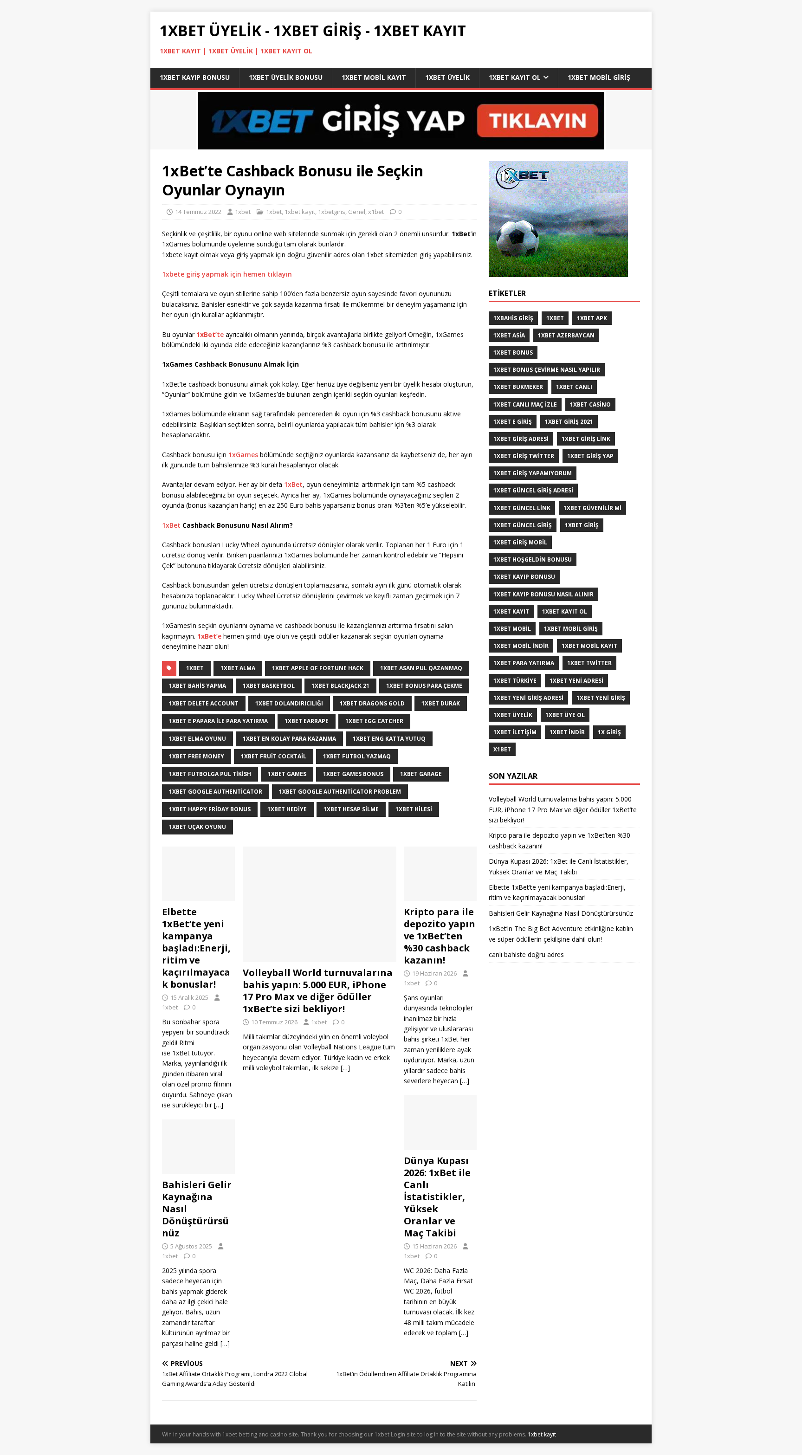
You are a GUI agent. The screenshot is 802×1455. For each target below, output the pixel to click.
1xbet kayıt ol (515, 77)
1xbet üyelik (447, 77)
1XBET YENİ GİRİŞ (600, 698)
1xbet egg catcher (374, 721)
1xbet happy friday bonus (210, 809)
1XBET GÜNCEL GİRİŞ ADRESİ (533, 490)
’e (209, 636)
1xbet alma (237, 668)
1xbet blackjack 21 (340, 686)
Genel (356, 211)
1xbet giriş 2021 (569, 422)
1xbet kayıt (300, 211)
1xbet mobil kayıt (374, 77)
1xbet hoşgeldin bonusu (532, 559)
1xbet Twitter (589, 663)
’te (211, 334)
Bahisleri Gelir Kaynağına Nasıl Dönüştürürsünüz (562, 913)
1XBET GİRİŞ (582, 525)
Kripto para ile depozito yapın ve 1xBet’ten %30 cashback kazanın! (439, 935)
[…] (345, 1067)
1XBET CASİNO (590, 404)
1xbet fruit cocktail (273, 756)
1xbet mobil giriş (599, 77)
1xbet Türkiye (515, 681)
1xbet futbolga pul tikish (210, 774)
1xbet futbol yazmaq (357, 756)
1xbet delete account (204, 703)
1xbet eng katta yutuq (389, 739)
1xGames (244, 454)
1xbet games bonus (353, 774)
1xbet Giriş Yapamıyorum (532, 473)
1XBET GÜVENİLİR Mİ (592, 508)
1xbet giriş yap (590, 456)
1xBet (293, 484)
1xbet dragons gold (372, 703)
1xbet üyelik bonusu (286, 77)
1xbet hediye (287, 809)
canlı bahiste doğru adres (526, 954)
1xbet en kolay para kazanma (289, 739)
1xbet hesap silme (351, 809)
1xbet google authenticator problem (340, 791)
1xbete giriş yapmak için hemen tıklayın (227, 274)
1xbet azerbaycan (566, 335)
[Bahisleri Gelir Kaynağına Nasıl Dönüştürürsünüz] (198, 1168)
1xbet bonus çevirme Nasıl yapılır (546, 370)
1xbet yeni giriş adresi (528, 698)
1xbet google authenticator (215, 791)
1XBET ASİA (509, 335)
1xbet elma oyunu (197, 739)
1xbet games (287, 774)
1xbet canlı (574, 387)
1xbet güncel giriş (522, 525)
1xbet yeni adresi (576, 681)
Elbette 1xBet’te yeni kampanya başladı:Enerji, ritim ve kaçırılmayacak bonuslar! (196, 947)
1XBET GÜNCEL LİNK (521, 508)
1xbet (243, 211)
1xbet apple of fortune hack (317, 668)
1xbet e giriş (512, 422)
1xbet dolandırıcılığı (289, 703)
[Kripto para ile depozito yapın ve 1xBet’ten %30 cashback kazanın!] (440, 896)
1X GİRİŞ (609, 732)
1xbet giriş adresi (521, 439)
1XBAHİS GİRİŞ (513, 318)
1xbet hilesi (413, 809)
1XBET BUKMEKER (518, 387)
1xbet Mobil (512, 629)
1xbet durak (440, 703)
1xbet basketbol (269, 686)
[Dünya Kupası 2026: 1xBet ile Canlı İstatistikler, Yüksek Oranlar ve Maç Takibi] (440, 1144)
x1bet (376, 211)
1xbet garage (421, 774)
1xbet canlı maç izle (525, 404)
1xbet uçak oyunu (197, 827)
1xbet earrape (307, 721)
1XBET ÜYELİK (512, 715)
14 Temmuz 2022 (198, 211)
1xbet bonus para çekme (424, 686)
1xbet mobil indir (521, 646)
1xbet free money (196, 756)
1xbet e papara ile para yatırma (218, 721)
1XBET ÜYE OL (565, 715)
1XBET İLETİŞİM (515, 732)
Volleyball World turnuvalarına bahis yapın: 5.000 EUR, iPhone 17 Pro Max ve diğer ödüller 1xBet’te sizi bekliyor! (318, 990)
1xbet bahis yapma (197, 686)
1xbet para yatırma (523, 663)
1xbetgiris (331, 211)
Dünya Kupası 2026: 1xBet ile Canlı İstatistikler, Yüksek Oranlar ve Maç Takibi (437, 1196)
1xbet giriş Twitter (523, 456)
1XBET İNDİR (567, 732)
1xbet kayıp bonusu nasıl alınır (543, 594)
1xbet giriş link (586, 439)
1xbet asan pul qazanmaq (421, 668)
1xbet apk (592, 318)
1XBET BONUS (513, 352)
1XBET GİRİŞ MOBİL (520, 542)
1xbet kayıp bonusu (195, 77)
